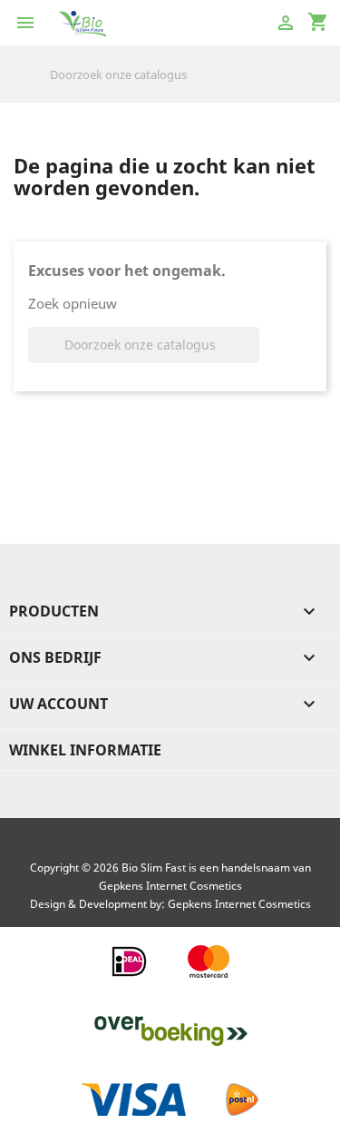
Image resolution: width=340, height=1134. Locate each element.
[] (319, 87)
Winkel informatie (85, 750)
